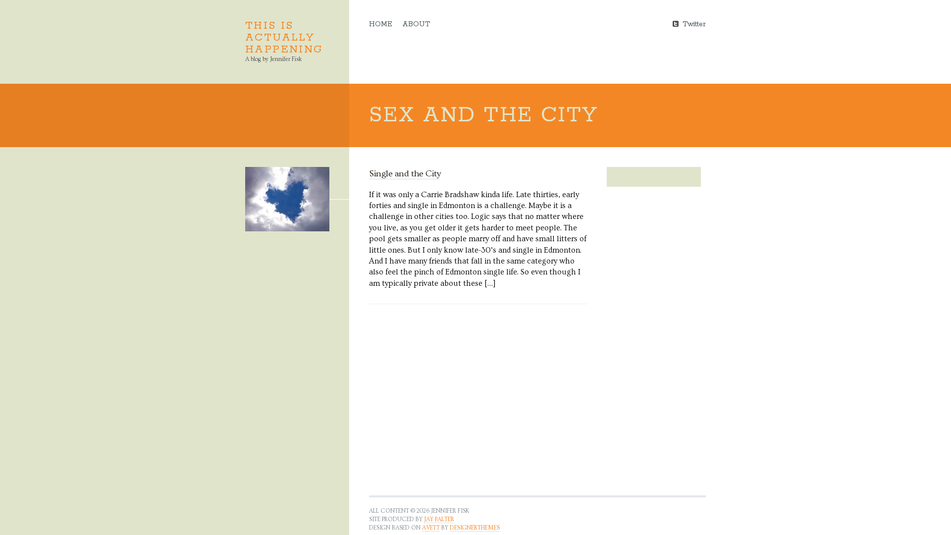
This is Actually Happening (284, 37)
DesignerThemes (475, 528)
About (416, 24)
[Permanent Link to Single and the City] (287, 199)
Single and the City (404, 173)
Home (380, 24)
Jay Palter (439, 519)
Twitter (694, 23)
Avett (431, 528)
